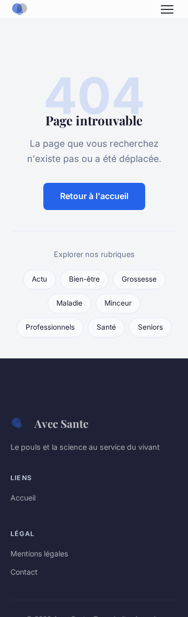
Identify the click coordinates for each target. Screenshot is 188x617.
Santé (106, 327)
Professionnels (50, 327)
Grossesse (139, 279)
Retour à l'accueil (94, 196)
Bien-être (84, 279)
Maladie (69, 303)
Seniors (150, 327)
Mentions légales (39, 553)
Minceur (118, 303)
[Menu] (167, 9)
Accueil (23, 497)
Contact (24, 571)
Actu (39, 279)
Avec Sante (61, 423)
